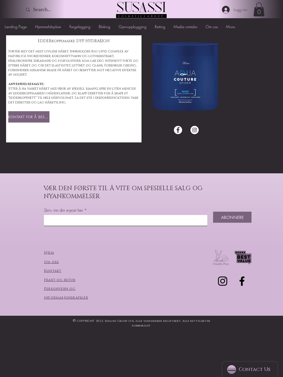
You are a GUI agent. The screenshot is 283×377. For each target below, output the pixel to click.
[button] (259, 9)
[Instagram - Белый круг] (194, 130)
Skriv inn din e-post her (63, 210)
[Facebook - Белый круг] (178, 130)
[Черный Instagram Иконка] (222, 281)
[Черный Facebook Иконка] (242, 281)
